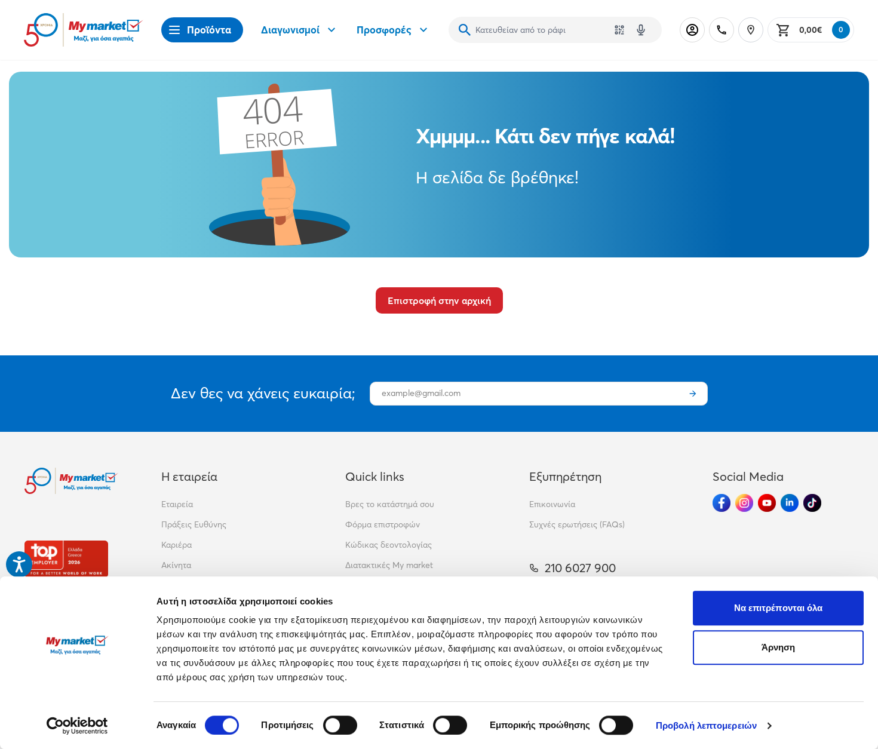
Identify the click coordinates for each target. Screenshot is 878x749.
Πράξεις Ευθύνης (193, 524)
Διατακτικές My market (389, 565)
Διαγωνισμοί (290, 29)
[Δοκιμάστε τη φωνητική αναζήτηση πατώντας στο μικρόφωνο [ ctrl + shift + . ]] (641, 30)
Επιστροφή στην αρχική (439, 300)
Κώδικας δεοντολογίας (388, 544)
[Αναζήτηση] (465, 30)
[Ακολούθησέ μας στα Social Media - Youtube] (767, 503)
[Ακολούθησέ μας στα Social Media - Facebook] (721, 503)
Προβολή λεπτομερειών (706, 725)
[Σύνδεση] (692, 29)
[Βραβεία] (66, 559)
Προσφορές (384, 29)
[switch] (340, 725)
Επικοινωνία (552, 504)
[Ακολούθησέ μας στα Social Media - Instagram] (744, 503)
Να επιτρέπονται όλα (778, 608)
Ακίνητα (176, 565)
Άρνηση (779, 647)
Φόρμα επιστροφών (382, 524)
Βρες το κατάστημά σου (389, 504)
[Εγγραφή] (693, 393)
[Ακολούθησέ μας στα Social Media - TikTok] (812, 503)
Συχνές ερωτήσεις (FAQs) (577, 524)
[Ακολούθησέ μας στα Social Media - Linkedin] (790, 503)
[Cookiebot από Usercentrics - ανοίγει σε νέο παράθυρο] (77, 726)
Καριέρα (176, 544)
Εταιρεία (177, 504)
